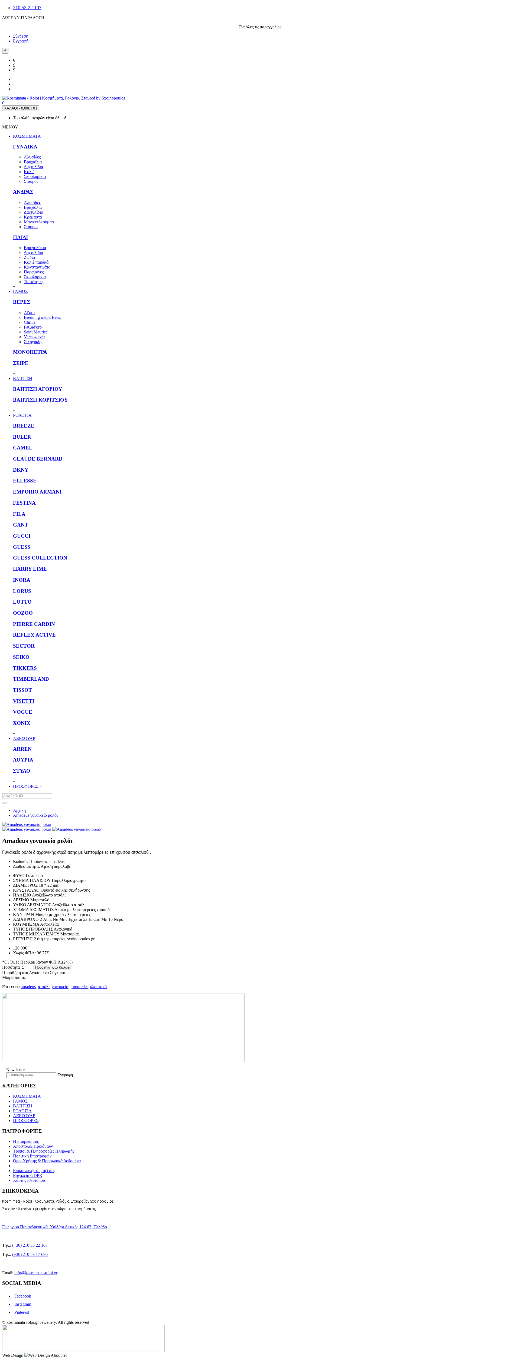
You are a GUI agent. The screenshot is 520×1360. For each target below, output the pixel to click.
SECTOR (24, 646)
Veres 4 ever (34, 337)
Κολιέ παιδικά (36, 262)
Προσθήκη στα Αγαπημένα (25, 972)
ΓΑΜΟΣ (20, 1101)
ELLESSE (25, 481)
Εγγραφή (65, 1075)
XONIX (21, 723)
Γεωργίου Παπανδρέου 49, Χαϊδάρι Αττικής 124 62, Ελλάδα (54, 1227)
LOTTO (22, 602)
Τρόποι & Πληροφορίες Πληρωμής (43, 1151)
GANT (20, 525)
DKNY (20, 470)
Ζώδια (29, 257)
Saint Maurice (36, 332)
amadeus (28, 986)
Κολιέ (29, 171)
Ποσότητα (11, 967)
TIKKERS (25, 668)
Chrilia (29, 322)
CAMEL (22, 448)
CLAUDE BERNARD (38, 459)
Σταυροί (31, 181)
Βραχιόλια (33, 162)
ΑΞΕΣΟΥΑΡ (24, 1115)
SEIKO (21, 657)
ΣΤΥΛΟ (21, 771)
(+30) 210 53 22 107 (30, 1245)
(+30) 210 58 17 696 (30, 1254)
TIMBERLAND (31, 679)
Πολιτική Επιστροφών (32, 1156)
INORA (21, 580)
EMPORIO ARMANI (37, 492)
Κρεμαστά (33, 217)
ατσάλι (44, 986)
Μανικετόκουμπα (39, 222)
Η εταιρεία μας (26, 1141)
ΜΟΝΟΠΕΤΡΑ (30, 352)
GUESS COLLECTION (40, 558)
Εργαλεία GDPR (27, 1175)
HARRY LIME (30, 569)
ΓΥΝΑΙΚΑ (25, 147)
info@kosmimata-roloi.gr (35, 1272)
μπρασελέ (79, 986)
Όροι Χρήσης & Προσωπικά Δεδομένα (47, 1161)
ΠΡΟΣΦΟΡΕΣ (25, 1120)
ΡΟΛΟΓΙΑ (22, 1110)
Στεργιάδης (33, 341)
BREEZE (23, 426)
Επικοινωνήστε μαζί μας (34, 1170)
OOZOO (23, 613)
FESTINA (24, 503)
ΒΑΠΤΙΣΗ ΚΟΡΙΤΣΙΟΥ (40, 400)
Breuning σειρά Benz (42, 317)
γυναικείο (60, 986)
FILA (19, 514)
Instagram (22, 1304)
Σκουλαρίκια (35, 176)
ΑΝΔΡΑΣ (23, 192)
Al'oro (29, 312)
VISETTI (23, 701)
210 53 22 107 (27, 7)
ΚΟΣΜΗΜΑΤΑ (27, 1096)
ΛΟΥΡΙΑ (23, 760)
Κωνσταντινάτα (37, 267)
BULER (22, 437)
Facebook (22, 1296)
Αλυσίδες (32, 157)
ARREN (22, 749)
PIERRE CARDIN (34, 624)
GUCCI (21, 536)
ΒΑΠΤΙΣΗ (22, 1106)
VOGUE (22, 712)
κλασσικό (98, 986)
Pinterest (21, 1312)
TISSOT (22, 690)
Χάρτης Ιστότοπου (29, 1180)
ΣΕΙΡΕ (20, 363)
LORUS (22, 591)
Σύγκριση (58, 972)
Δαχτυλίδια (33, 166)
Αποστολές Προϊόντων (33, 1146)
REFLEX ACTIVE (34, 635)
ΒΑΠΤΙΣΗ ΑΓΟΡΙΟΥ (37, 389)
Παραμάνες (34, 272)
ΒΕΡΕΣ (21, 302)
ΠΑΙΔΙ (20, 237)
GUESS (21, 547)
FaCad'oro (33, 327)
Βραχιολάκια (35, 247)
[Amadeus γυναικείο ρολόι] (26, 824)
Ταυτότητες (33, 281)
